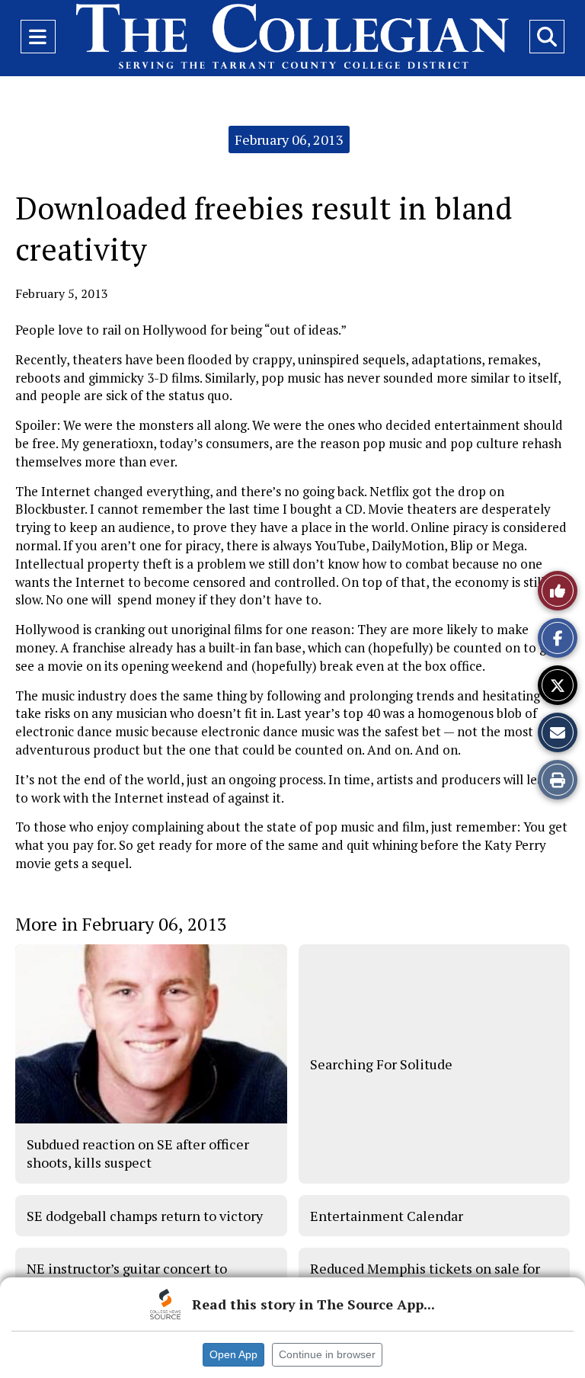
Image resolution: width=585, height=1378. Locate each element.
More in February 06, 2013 (121, 924)
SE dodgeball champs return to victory (145, 1216)
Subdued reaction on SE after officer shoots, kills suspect (138, 1153)
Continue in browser (327, 1354)
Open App (233, 1354)
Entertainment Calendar (386, 1216)
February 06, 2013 (289, 139)
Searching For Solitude (381, 1064)
